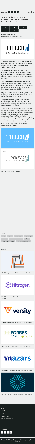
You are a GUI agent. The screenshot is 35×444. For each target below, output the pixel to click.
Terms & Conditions (7, 419)
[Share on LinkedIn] (23, 27)
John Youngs (18, 236)
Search (30, 12)
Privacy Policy (5, 416)
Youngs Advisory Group (23, 241)
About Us (4, 411)
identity (10, 236)
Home (2, 408)
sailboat (27, 238)
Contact (3, 413)
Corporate (19, 36)
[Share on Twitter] (14, 27)
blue (4, 236)
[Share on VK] (14, 30)
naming (5, 238)
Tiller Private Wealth (8, 241)
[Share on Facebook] (5, 27)
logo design (28, 236)
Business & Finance (12, 36)
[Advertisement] (17, 202)
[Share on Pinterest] (5, 30)
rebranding (19, 238)
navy (11, 238)
